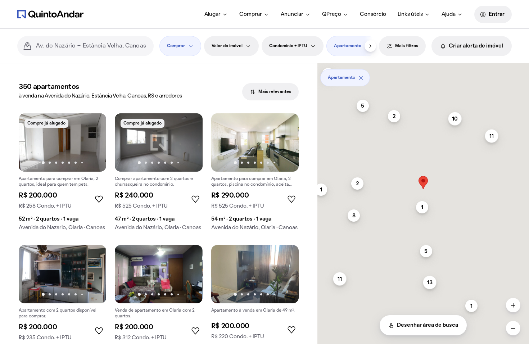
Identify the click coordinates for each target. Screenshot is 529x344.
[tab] (270, 91)
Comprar (250, 14)
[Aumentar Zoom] (513, 305)
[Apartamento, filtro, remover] (361, 77)
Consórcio (373, 14)
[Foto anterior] (31, 142)
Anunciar (292, 14)
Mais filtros (406, 46)
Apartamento (347, 46)
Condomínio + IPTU (288, 46)
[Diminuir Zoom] (513, 328)
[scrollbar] (423, 75)
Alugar (212, 14)
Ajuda (449, 14)
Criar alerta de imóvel (476, 46)
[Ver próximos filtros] (370, 46)
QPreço (331, 14)
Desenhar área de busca (427, 325)
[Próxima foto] (93, 142)
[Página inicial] (50, 14)
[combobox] (92, 46)
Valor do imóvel (227, 46)
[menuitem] (216, 14)
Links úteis (410, 14)
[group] (62, 174)
